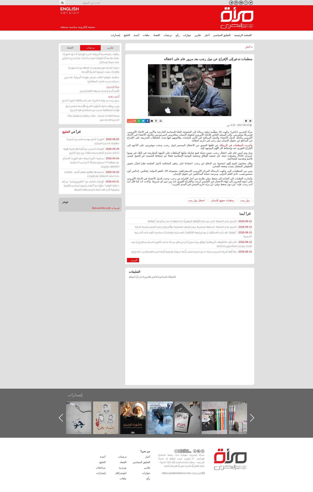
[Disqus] (190, 333)
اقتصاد (156, 35)
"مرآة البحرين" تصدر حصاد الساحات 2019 (245, 410)
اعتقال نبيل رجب (196, 200)
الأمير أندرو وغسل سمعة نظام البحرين (99, 89)
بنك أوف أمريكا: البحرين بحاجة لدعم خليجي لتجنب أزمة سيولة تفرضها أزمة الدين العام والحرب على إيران (191, 251)
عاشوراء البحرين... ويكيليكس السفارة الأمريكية (164, 410)
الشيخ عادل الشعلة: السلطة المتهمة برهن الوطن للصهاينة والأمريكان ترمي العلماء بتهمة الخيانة (193, 227)
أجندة (136, 35)
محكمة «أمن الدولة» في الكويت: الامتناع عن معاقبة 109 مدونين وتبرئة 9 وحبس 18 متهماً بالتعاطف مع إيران (91, 162)
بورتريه (122, 467)
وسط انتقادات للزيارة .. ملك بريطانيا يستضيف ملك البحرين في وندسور (93, 117)
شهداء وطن (137, 405)
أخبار (207, 35)
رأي (178, 35)
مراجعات (101, 467)
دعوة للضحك (82, 405)
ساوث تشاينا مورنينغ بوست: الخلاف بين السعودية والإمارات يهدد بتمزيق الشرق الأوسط (93, 69)
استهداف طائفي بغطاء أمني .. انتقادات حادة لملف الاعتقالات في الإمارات (91, 174)
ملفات (146, 35)
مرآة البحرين (237, 18)
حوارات (187, 35)
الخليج (127, 35)
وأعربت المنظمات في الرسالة (235, 145)
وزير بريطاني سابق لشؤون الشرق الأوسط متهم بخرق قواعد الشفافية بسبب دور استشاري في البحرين (92, 108)
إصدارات (115, 35)
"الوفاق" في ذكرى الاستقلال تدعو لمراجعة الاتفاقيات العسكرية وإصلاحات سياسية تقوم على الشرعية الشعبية (193, 234)
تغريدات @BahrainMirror (106, 208)
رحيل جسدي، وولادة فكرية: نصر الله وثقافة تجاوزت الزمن (90, 98)
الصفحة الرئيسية (243, 35)
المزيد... (133, 260)
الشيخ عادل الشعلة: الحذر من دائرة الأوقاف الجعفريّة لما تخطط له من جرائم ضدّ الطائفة (199, 221)
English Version (69, 10)
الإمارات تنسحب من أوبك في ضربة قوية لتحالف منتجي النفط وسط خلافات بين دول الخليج (91, 151)
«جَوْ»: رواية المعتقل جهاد (109, 407)
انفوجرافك (120, 473)
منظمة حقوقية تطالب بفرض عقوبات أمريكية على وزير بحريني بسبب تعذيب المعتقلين (91, 79)
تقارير (198, 35)
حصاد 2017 (191, 405)
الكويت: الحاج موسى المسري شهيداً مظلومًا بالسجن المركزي (92, 141)
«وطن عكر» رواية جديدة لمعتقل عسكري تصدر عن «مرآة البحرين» (218, 412)
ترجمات (168, 35)
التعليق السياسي (222, 35)
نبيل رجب (245, 200)
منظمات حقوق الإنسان (222, 200)
